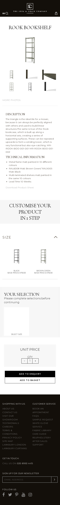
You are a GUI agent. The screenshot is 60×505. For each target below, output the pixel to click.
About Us (8, 408)
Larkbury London (14, 445)
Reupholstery (41, 437)
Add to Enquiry (30, 374)
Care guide (39, 434)
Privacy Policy (12, 437)
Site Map (7, 441)
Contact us (9, 412)
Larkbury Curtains (14, 448)
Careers (7, 427)
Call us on (17, 463)
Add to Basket (30, 380)
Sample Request (42, 419)
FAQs (35, 416)
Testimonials (10, 423)
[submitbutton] (54, 480)
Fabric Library (42, 430)
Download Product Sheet (20, 187)
